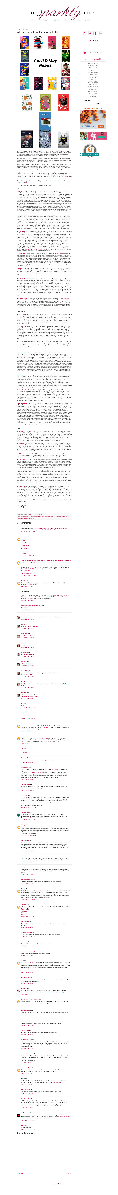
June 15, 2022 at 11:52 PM (27, 600)
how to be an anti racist (42, 516)
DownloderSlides (25, 812)
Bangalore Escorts (25, 1089)
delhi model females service (27, 654)
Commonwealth (21, 253)
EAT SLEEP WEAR (93, 74)
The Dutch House (57, 253)
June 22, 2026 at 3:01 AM (27, 1048)
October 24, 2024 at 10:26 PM (28, 718)
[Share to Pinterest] (41, 514)
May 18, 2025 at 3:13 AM (27, 731)
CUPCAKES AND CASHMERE (93, 69)
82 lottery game (24, 912)
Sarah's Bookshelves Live (58, 181)
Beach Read (20, 470)
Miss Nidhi (23, 624)
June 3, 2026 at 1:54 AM (27, 994)
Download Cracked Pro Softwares (29, 568)
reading (52, 516)
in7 (55, 1071)
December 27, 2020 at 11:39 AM (28, 555)
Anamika (23, 580)
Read (22, 703)
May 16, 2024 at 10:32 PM (27, 638)
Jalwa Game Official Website (28, 1098)
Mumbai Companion (31, 923)
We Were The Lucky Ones (24, 431)
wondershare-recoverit (26, 573)
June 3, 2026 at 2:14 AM (27, 1005)
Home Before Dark (22, 403)
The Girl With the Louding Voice (25, 215)
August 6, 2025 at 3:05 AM (27, 779)
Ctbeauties (23, 757)
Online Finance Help (52, 529)
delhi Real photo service (26, 674)
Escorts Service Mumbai (27, 932)
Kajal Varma (24, 633)
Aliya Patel (23, 692)
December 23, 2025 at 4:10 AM (28, 835)
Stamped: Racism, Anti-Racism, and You (27, 314)
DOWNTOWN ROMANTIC (93, 72)
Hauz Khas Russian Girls (45, 597)
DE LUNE (93, 70)
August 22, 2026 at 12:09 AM (28, 1129)
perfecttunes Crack (25, 570)
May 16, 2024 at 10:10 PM (27, 628)
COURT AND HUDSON (93, 65)
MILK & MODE (93, 81)
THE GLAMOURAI (93, 93)
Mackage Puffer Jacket (41, 890)
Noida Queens (24, 643)
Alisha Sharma (24, 681)
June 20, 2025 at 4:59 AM (27, 752)
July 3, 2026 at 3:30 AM (26, 1084)
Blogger (62, 1183)
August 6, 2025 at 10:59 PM (27, 790)
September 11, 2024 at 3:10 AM (28, 707)
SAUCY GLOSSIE (93, 88)
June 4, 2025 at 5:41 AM (27, 743)
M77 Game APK (57, 1082)
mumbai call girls (25, 1010)
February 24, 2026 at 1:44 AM (28, 899)
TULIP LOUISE (93, 96)
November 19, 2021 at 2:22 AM (28, 575)
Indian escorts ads (25, 784)
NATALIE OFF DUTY (93, 83)
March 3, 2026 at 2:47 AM (27, 927)
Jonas (22, 960)
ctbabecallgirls (24, 767)
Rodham (19, 191)
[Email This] (35, 514)
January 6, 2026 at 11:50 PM (27, 851)
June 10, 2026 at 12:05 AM (27, 1016)
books (35, 516)
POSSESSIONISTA (93, 84)
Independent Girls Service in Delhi (29, 584)
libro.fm (49, 516)
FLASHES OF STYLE (93, 76)
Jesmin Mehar (24, 670)
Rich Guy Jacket (41, 827)
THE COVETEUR (93, 67)
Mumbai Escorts (25, 840)
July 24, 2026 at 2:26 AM (27, 1107)
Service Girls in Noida (33, 626)
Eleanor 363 (24, 795)
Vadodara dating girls (41, 771)
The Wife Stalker (21, 279)
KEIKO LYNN (93, 79)
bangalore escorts (25, 977)
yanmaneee (24, 537)
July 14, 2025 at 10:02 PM (27, 762)
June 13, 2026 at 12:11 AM (27, 1025)
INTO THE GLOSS (93, 77)
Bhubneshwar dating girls (37, 772)
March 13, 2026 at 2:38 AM (27, 946)
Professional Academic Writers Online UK (31, 605)
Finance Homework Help (61, 528)
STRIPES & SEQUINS (93, 91)
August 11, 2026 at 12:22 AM (28, 1120)
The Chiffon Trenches (22, 298)
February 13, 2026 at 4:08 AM (28, 883)
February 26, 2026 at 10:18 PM (28, 916)
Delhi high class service (59, 617)
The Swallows (20, 443)
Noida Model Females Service (28, 635)
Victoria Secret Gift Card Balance (29, 999)
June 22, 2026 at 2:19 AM (27, 1034)
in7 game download (25, 1067)
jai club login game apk (26, 1053)
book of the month (30, 516)
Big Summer (20, 326)
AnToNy (23, 825)
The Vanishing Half (22, 231)
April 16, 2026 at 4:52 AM (27, 972)
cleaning (23, 736)
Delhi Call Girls (25, 1030)
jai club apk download (26, 1039)
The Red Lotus (21, 459)
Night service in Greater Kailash (31, 597)
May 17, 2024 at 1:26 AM (27, 698)
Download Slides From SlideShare (38, 817)
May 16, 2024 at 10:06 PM (27, 619)
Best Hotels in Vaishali (51, 595)
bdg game (23, 914)
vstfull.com (62, 568)
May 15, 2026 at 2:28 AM (27, 983)
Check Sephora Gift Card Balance (55, 992)
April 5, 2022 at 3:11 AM (27, 586)
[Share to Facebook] (40, 514)
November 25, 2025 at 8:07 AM (28, 819)
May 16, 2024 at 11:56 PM (27, 676)
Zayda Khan (24, 652)
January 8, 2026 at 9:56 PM (27, 862)
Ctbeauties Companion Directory (46, 760)
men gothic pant (25, 712)
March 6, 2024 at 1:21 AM (27, 610)
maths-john (23, 988)
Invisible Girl (20, 390)
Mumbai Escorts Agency (27, 879)
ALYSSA (22, 178)
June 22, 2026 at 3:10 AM (27, 1062)
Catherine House (21, 352)
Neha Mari (23, 867)
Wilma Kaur (24, 615)
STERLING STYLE (93, 89)
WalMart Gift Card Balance (59, 1003)
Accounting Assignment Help (42, 528)
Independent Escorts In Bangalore (29, 951)
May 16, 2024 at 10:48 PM (27, 647)
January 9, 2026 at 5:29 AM (27, 874)
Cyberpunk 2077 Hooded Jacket (44, 738)
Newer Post (20, 1173)
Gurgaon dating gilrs (26, 774)
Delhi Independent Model (27, 663)
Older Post (69, 1173)
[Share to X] (38, 514)
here (67, 176)
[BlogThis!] (36, 514)
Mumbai (23, 1125)
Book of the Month (48, 215)
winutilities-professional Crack (28, 572)
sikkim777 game (25, 909)
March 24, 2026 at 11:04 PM (27, 955)
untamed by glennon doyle (29, 518)
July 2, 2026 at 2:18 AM (26, 1073)
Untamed (19, 268)
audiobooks (23, 516)
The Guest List (21, 486)
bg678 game (24, 911)
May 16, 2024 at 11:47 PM (27, 665)
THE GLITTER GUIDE (93, 95)
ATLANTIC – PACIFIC (93, 63)
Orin (22, 748)
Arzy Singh (23, 661)
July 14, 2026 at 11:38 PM (27, 1093)
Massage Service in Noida (27, 645)
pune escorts (24, 941)
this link (66, 249)
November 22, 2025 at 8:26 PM (28, 807)
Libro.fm (45, 173)
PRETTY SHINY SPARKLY (93, 86)
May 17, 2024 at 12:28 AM (27, 687)
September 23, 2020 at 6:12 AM (28, 532)
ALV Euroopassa (46, 727)
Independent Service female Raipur (29, 696)
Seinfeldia (19, 453)
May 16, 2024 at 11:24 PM (27, 656)
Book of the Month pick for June (34, 249)
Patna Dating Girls (56, 769)
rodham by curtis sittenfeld (60, 516)
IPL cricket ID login (30, 962)
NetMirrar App (24, 1112)
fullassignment (24, 526)
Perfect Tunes (20, 375)
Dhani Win (23, 904)
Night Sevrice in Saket (57, 597)
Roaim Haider (24, 723)
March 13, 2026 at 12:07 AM (28, 936)
